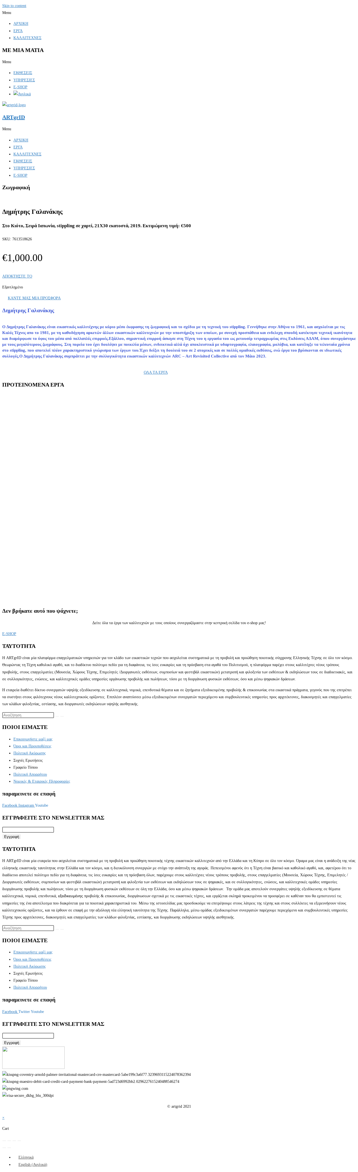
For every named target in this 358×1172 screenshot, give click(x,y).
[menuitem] (23, 1157)
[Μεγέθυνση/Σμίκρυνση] (4, 1140)
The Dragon (35, 575)
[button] (179, 12)
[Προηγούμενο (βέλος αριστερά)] (4, 1147)
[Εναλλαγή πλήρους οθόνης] (9, 1140)
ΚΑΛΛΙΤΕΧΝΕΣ (27, 38)
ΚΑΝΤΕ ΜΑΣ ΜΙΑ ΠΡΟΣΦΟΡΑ (34, 298)
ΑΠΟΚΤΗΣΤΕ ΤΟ (17, 276)
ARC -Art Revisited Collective (45, 435)
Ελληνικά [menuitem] (26, 1157)
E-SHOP (20, 87)
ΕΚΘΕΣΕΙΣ (22, 73)
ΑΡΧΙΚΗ (20, 24)
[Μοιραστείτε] (14, 1140)
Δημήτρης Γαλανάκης (81, 435)
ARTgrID (13, 117)
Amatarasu (34, 509)
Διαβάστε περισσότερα (43, 468)
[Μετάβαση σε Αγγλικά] (22, 94)
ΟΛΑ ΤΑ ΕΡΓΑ (156, 372)
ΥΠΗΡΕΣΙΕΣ (24, 80)
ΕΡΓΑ (18, 31)
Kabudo (31, 444)
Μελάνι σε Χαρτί (109, 435)
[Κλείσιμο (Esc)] (19, 1140)
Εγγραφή (11, 837)
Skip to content (14, 6)
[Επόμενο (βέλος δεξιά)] (9, 1147)
